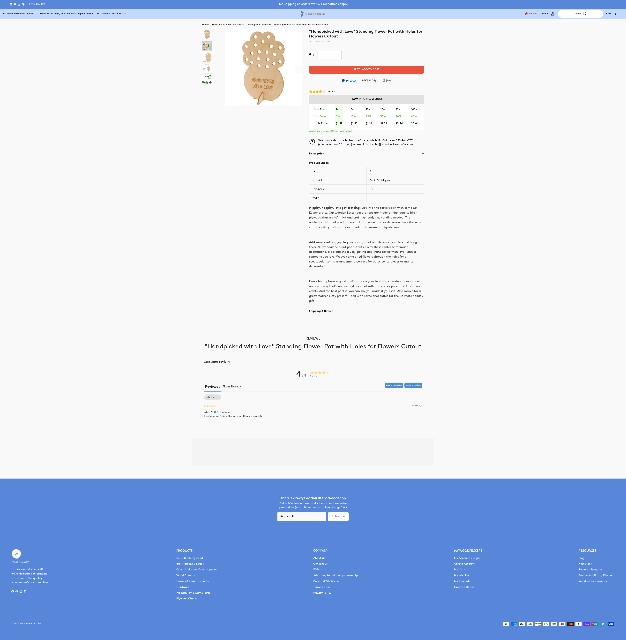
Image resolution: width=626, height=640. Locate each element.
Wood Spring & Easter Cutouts (228, 24)
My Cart (459, 569)
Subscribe (338, 516)
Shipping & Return (321, 311)
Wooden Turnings (23, 14)
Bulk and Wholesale (326, 581)
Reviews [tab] (212, 386)
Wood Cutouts (185, 575)
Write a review (413, 385)
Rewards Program (590, 569)
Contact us (320, 563)
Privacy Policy (322, 593)
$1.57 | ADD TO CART (366, 69)
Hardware (182, 587)
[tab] (232, 387)
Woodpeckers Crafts (30, 623)
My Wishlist (461, 575)
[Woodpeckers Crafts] (313, 14)
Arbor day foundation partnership (335, 575)
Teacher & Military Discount (597, 575)
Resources (585, 563)
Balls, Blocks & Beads (190, 563)
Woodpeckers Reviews (593, 581)
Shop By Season (82, 14)
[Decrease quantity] (321, 55)
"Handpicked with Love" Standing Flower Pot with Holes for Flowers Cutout (287, 24)
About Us (319, 558)
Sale (124, 14)
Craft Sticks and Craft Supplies (196, 569)
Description (316, 153)
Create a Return (464, 587)
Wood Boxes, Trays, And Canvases (53, 14)
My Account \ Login (467, 558)
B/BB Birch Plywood (189, 558)
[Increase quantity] (338, 55)
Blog (581, 558)
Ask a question (394, 385)
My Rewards (462, 581)
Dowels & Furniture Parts (192, 581)
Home (205, 24)
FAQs (316, 569)
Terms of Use (321, 587)
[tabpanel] (313, 415)
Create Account (464, 563)
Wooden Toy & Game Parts (193, 593)
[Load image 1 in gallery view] (263, 67)
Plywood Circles (186, 598)
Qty (311, 54)
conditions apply (335, 4)
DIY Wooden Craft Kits (106, 14)
